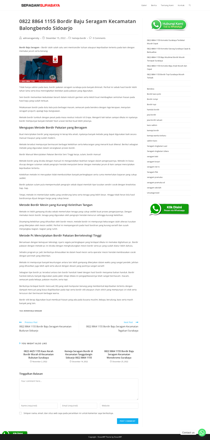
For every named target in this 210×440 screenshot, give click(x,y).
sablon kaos (152, 140)
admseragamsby (31, 38)
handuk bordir (153, 109)
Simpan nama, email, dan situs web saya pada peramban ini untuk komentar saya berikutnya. (69, 413)
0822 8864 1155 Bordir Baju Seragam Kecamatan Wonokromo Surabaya (119, 354)
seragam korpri (153, 161)
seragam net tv (153, 166)
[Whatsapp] (202, 432)
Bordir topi (151, 104)
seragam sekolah (154, 187)
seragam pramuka (154, 177)
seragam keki (152, 156)
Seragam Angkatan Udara (158, 151)
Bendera (150, 89)
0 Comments (99, 38)
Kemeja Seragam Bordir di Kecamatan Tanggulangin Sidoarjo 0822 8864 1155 (79, 354)
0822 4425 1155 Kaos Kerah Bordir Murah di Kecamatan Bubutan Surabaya (38, 354)
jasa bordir (151, 114)
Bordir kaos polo (154, 94)
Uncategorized (153, 192)
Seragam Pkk (152, 172)
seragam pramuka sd (156, 182)
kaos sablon (152, 125)
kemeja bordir (79, 38)
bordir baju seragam (33, 311)
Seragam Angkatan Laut (157, 146)
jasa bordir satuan (154, 120)
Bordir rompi (152, 99)
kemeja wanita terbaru (156, 135)
